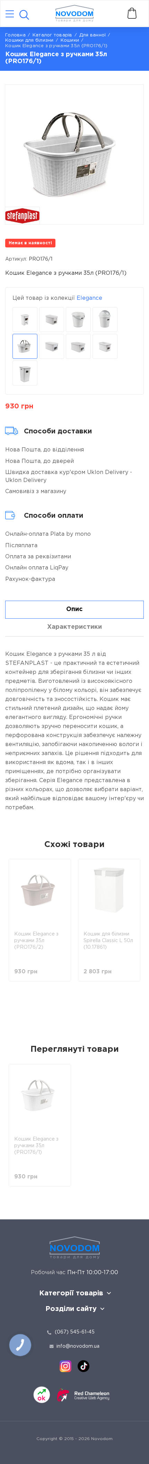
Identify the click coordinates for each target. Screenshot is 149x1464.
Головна (15, 35)
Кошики (70, 40)
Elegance (89, 298)
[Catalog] (10, 14)
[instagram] (65, 1366)
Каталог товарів (52, 35)
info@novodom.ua (77, 1346)
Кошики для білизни (29, 40)
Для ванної (92, 35)
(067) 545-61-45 (75, 1332)
